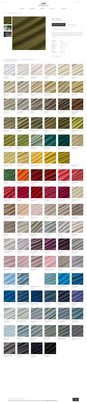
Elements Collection (57, 20)
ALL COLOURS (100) (10, 59)
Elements (20, 13)
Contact (3, 1)
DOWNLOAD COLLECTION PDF (60, 29)
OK (75, 399)
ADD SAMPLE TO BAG (58, 24)
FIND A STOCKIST (72, 24)
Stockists (63, 8)
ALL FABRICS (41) (27, 59)
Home (5, 13)
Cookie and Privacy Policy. (51, 400)
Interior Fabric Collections (12, 13)
